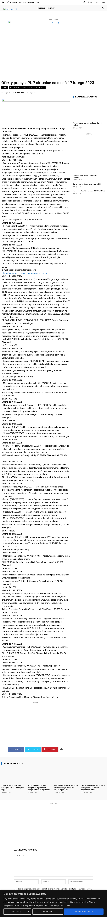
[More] (61, 749)
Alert (5, 88)
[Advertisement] (36, 718)
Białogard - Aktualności (33, 88)
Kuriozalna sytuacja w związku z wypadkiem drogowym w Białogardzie (39, 787)
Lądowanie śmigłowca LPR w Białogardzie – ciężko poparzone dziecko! (93, 787)
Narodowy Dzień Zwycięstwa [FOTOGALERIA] (89, 191)
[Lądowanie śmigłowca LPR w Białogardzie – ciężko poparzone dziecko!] (93, 775)
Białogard (15, 88)
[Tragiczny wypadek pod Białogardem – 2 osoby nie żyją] (13, 775)
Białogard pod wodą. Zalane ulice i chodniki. (85, 176)
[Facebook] (84, 3)
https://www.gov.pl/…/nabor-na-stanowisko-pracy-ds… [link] (26, 273)
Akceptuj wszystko (84, 911)
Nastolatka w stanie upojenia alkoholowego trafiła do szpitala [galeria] (66, 787)
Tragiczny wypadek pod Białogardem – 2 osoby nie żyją (12, 787)
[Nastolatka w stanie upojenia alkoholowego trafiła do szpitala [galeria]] (66, 775)
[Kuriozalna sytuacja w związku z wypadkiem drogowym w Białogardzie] (40, 775)
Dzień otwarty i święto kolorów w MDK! (87, 184)
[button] (103, 8)
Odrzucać (47, 911)
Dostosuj (16, 911)
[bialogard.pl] (13, 10)
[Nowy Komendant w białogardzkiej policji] (89, 110)
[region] (53, 903)
